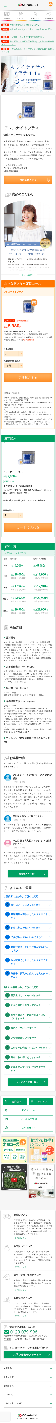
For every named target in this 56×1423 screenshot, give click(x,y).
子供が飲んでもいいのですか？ (27, 937)
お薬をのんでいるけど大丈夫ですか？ (28, 1069)
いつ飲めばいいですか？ (23, 1038)
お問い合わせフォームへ (27, 1354)
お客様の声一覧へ (27, 874)
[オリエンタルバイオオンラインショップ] (28, 5)
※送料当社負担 (28, 340)
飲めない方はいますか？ (23, 1028)
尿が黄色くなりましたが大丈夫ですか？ (29, 962)
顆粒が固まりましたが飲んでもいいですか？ (29, 949)
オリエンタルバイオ (28, 1414)
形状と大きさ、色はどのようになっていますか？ (29, 1017)
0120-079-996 (23, 1332)
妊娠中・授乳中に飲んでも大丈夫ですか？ (29, 975)
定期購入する (28, 377)
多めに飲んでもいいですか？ (26, 927)
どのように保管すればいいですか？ (29, 1047)
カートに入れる (28, 527)
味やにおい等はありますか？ (26, 1057)
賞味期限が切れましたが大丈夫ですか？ (29, 916)
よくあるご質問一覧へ (27, 1082)
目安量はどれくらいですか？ (26, 995)
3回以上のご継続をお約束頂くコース (18, 331)
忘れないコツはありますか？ (26, 904)
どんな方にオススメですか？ (26, 1005)
